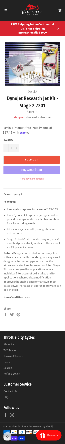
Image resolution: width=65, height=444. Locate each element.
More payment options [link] (32, 178)
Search (7, 368)
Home (7, 362)
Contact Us (10, 391)
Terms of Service (13, 356)
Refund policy (11, 373)
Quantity (8, 140)
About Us (8, 344)
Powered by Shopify (43, 426)
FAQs (6, 397)
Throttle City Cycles (22, 426)
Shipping (19, 117)
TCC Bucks (9, 350)
